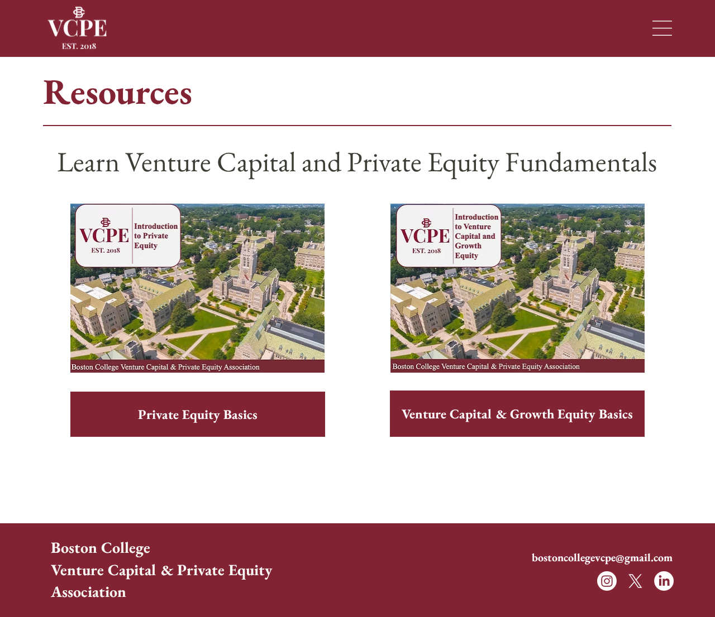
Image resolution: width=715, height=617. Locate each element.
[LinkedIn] (664, 581)
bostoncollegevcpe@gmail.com (602, 557)
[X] (635, 581)
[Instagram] (607, 581)
